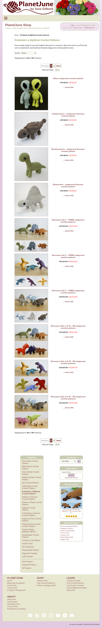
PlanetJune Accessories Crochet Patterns (31, 525)
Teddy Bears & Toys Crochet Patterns (30, 487)
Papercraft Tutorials (29, 553)
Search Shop (71, 468)
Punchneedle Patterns (30, 550)
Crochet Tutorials (73, 580)
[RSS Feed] (37, 615)
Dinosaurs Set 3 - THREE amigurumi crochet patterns (68, 291)
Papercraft (71, 590)
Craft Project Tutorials (75, 585)
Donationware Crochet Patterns (30, 536)
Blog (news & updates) (16, 583)
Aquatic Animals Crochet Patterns (31, 478)
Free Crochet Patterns (75, 583)
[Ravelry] (65, 615)
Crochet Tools (27, 544)
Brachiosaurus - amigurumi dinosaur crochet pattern (68, 150)
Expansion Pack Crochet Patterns (31, 520)
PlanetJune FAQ (13, 604)
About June (11, 599)
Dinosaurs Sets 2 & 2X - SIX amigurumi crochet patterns (68, 362)
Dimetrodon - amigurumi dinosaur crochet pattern (68, 185)
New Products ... (28, 562)
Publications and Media (16, 609)
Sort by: (17, 53)
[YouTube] (58, 615)
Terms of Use (65, 533)
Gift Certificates (28, 547)
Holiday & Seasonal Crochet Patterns (29, 498)
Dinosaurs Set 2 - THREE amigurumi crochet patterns (68, 256)
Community (12, 585)
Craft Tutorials (27, 557)
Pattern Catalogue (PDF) (46, 585)
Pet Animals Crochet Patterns (30, 462)
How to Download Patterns (69, 526)
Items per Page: (48, 70)
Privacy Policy (12, 606)
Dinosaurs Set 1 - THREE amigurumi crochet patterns (68, 221)
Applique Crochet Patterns (28, 509)
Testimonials (12, 601)
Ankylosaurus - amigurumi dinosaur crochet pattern (68, 115)
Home (9, 580)
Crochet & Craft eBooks (31, 540)
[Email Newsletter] (30, 615)
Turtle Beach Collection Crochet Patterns (31, 514)
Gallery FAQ (65, 539)
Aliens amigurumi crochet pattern (68, 78)
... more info (68, 87)
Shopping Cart (89, 27)
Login (73, 25)
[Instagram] (51, 615)
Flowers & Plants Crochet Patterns (32, 503)
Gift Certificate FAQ (67, 537)
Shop (16, 35)
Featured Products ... (30, 565)
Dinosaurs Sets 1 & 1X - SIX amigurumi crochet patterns (68, 327)
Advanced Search (71, 478)
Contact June (65, 535)
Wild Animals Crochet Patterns (30, 468)
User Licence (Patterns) (46, 583)
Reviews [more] (71, 485)
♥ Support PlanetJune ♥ (16, 590)
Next (58, 66)
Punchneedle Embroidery (77, 588)
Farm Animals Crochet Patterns (30, 473)
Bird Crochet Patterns (30, 483)
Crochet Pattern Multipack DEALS (29, 531)
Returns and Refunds (68, 530)
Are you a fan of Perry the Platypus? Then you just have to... (71, 511)
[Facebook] (44, 615)
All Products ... (28, 568)
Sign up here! (78, 28)
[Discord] (72, 615)
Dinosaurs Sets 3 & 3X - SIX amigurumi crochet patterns (68, 398)
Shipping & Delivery (67, 528)
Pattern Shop (42, 580)
